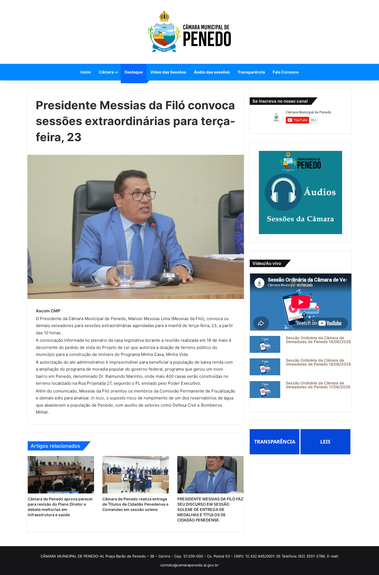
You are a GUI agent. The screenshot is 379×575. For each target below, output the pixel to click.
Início (85, 72)
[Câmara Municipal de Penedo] (189, 32)
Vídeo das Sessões (168, 72)
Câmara (106, 72)
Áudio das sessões (212, 72)
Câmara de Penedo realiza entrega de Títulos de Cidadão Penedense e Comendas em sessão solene (135, 504)
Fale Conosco (286, 72)
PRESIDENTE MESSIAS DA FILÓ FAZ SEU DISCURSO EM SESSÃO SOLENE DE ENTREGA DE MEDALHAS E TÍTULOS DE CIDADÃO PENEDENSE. (210, 509)
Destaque (134, 72)
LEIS (325, 441)
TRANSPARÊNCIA (274, 441)
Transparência (251, 72)
